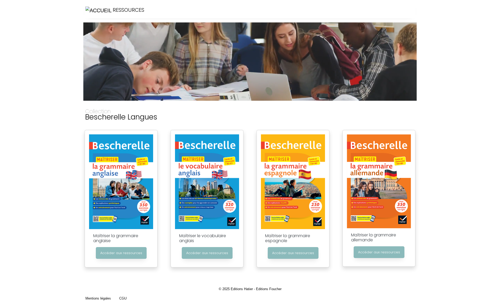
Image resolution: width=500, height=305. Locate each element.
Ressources (127, 10)
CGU (123, 298)
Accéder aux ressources (121, 253)
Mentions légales (98, 298)
